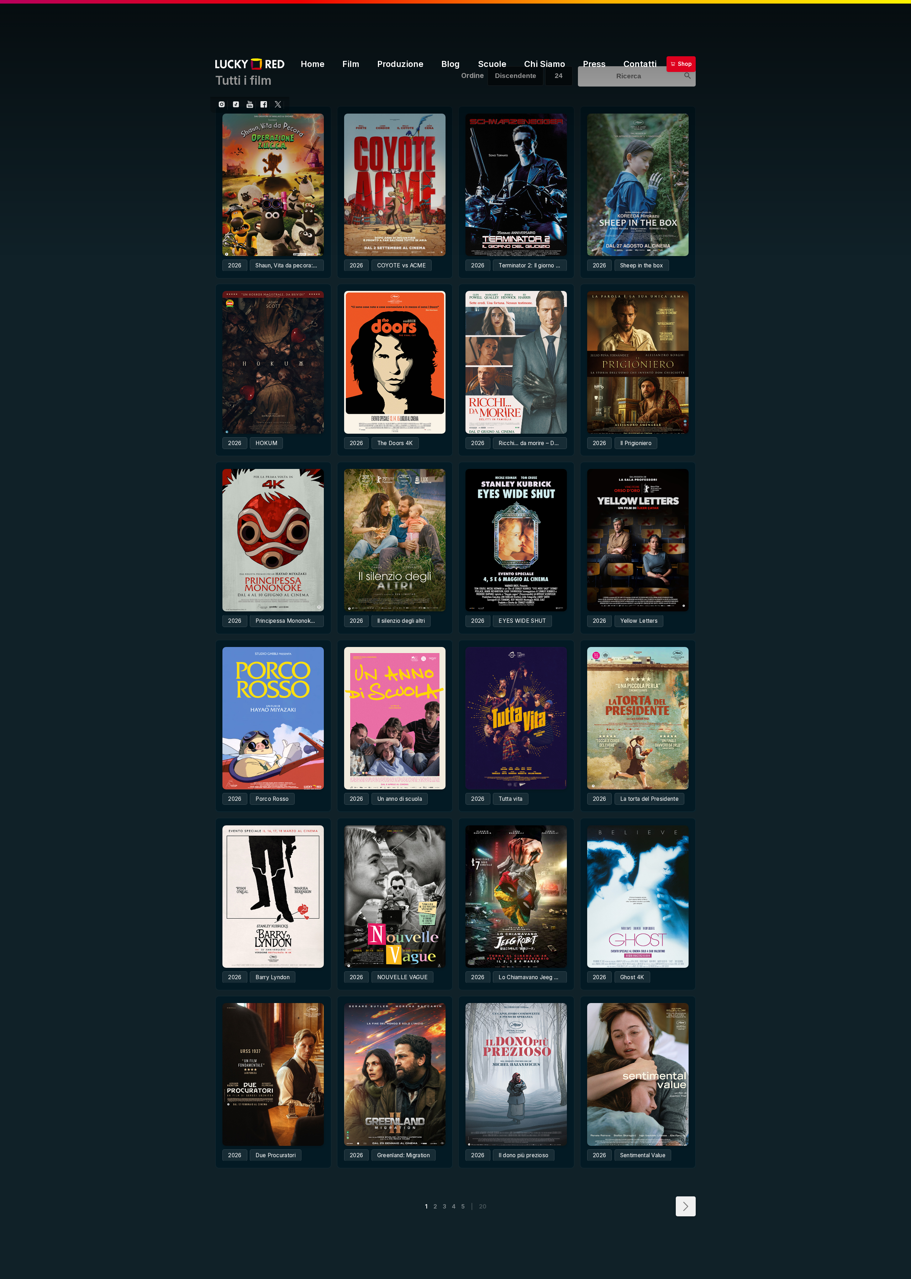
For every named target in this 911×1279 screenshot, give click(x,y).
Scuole (492, 64)
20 (482, 1206)
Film (350, 64)
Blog (450, 64)
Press (594, 64)
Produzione (400, 64)
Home (313, 64)
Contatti (640, 64)
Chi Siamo (544, 64)
